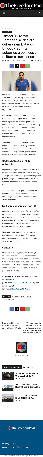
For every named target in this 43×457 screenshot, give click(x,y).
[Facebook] (12, 66)
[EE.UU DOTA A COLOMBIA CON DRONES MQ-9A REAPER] (8, 398)
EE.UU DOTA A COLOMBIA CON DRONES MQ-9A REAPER (26, 398)
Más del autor (28, 367)
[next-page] (7, 406)
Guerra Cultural (7, 379)
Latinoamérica (12, 28)
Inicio (4, 28)
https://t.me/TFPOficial (20, 289)
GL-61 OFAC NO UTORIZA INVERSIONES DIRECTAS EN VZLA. (27, 387)
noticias (29, 296)
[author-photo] (21, 353)
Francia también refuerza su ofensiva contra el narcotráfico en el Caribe (11, 325)
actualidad (15, 296)
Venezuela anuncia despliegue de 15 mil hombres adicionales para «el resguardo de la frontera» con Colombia (31, 328)
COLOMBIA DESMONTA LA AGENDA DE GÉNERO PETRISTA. (26, 376)
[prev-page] (3, 406)
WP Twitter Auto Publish (12, 456)
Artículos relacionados (12, 367)
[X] (17, 66)
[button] (4, 13)
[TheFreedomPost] (21, 5)
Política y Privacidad (10, 444)
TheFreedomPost (8, 299)
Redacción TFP (9, 61)
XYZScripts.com (33, 456)
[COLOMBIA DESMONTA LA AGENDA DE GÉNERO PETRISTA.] (8, 376)
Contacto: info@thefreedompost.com (16, 447)
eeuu (22, 296)
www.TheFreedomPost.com (19, 283)
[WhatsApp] (27, 66)
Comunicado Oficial (6, 389)
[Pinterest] (22, 66)
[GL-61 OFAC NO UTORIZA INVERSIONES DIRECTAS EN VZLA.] (8, 387)
